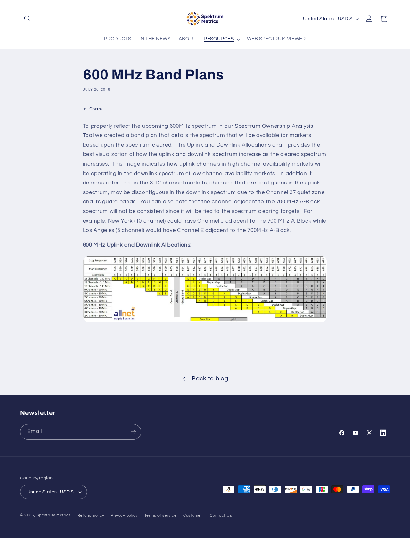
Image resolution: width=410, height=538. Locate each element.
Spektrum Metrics (54, 515)
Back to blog (210, 379)
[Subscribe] (133, 432)
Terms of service (160, 515)
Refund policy (91, 515)
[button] (27, 19)
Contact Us (221, 515)
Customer (192, 515)
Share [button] (96, 109)
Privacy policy (124, 515)
